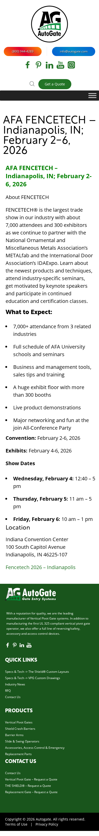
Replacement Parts (18, 754)
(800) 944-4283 (23, 51)
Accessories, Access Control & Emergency (34, 748)
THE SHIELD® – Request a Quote (28, 786)
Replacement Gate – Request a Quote (31, 792)
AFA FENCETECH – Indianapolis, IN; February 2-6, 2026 (49, 136)
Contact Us (13, 697)
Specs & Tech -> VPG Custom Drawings (32, 678)
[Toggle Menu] (92, 95)
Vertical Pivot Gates (18, 722)
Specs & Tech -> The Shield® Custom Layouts (37, 671)
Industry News (15, 684)
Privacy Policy (47, 824)
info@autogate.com (74, 51)
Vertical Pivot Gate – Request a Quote (31, 779)
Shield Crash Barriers (20, 728)
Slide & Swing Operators (22, 741)
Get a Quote (55, 84)
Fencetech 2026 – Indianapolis (41, 567)
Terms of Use (16, 824)
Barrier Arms (14, 735)
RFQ (8, 690)
